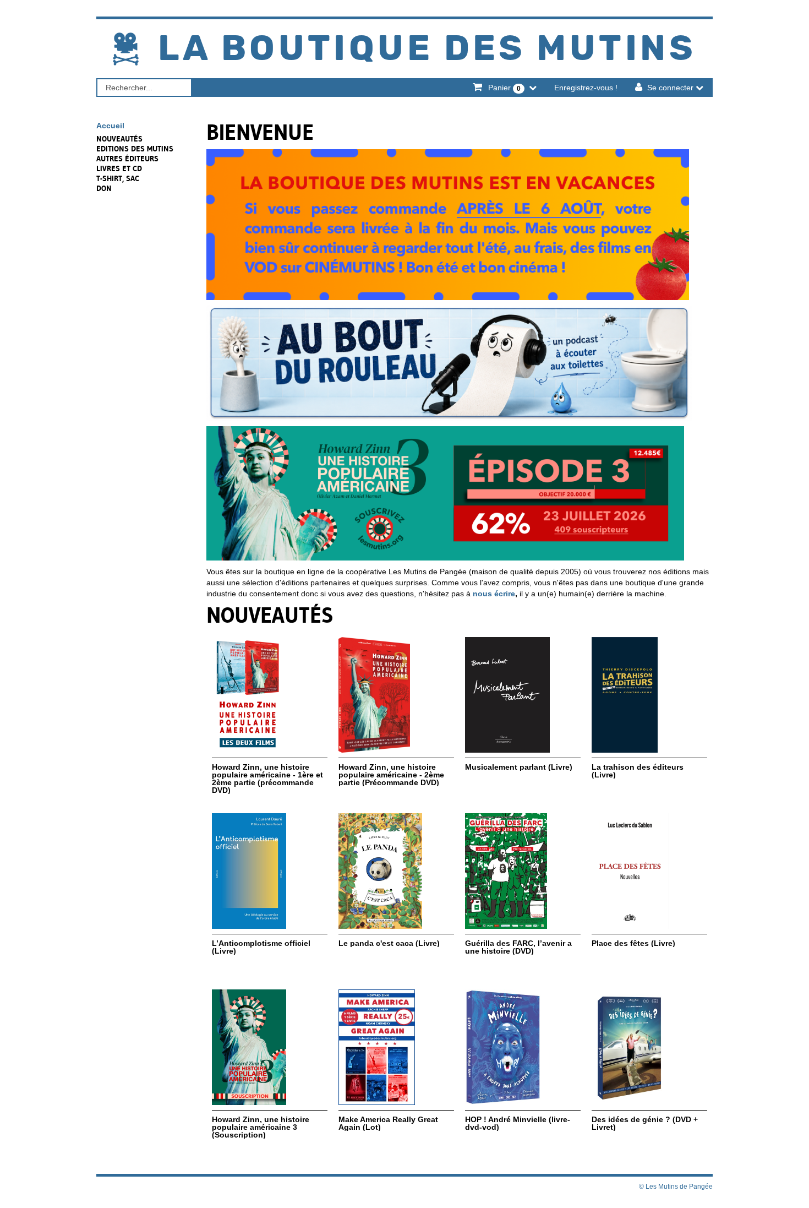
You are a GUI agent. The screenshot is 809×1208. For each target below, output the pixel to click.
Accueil (110, 125)
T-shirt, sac (117, 178)
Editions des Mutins (134, 149)
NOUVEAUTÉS (119, 139)
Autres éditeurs (127, 158)
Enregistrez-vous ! (585, 87)
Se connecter (670, 87)
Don (104, 188)
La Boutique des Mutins (427, 49)
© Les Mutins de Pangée (676, 1186)
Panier (503, 87)
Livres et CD (119, 168)
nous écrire (494, 593)
